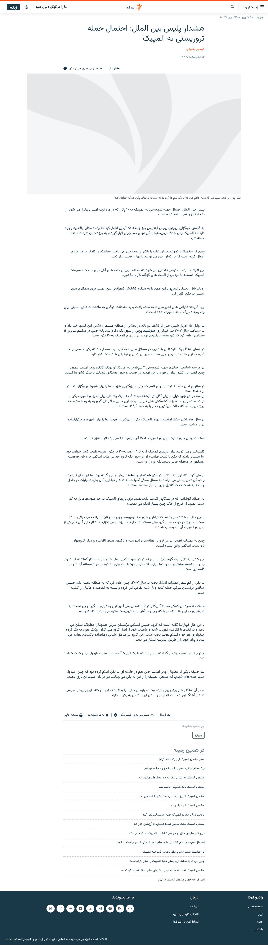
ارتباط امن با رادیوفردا (185, 922)
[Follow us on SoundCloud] (70, 909)
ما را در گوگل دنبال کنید (51, 7)
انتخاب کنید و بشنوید (185, 914)
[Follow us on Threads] (50, 909)
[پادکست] (26, 7)
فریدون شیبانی (195, 49)
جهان (259, 922)
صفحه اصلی (255, 907)
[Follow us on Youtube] (80, 909)
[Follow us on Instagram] (60, 909)
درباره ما (193, 907)
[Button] (114, 68)
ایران (260, 914)
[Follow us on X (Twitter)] (90, 909)
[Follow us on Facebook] (110, 909)
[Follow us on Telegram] (100, 909)
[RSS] (120, 909)
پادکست (258, 930)
